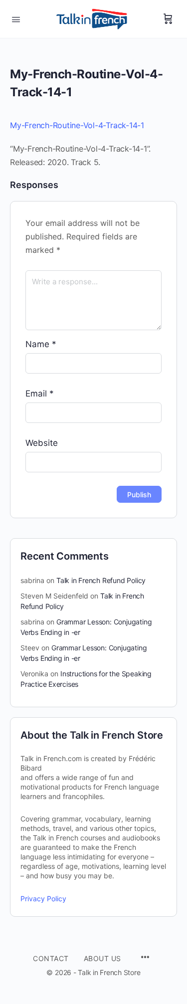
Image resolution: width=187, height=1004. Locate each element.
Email (39, 394)
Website (41, 443)
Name (40, 344)
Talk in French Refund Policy (101, 580)
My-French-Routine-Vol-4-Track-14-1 (77, 125)
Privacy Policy (43, 898)
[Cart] (168, 19)
